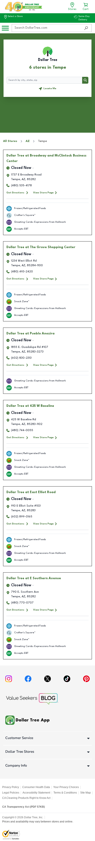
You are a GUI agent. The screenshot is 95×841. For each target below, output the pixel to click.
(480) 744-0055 (22, 430)
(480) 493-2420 (22, 271)
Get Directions (15, 192)
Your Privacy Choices (66, 787)
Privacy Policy (10, 787)
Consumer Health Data (36, 787)
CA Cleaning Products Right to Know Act (26, 798)
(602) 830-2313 (21, 357)
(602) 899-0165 (21, 516)
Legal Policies (10, 792)
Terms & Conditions (65, 792)
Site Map (85, 792)
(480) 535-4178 (21, 185)
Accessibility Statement (36, 792)
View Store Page (43, 192)
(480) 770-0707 (22, 602)
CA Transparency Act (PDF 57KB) (23, 806)
